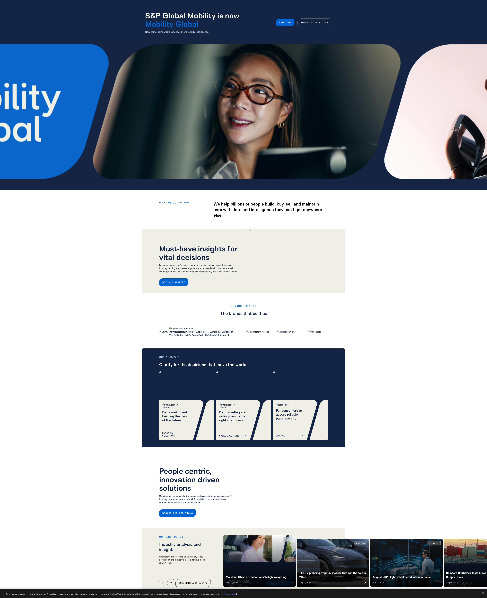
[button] (186, 405)
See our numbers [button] (173, 282)
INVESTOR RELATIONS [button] (314, 22)
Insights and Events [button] (193, 583)
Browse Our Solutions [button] (177, 513)
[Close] (483, 593)
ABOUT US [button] (285, 22)
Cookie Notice (230, 594)
